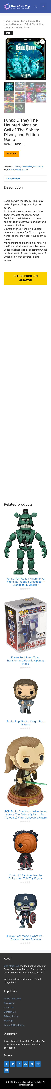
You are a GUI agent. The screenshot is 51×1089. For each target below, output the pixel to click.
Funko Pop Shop (12, 998)
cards (11, 169)
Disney (15, 21)
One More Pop (11, 966)
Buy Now (12, 153)
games (25, 169)
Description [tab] (13, 178)
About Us (9, 1007)
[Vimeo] (6, 1070)
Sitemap (8, 1020)
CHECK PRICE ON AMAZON (25, 278)
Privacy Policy (11, 1016)
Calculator (9, 1003)
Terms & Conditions (14, 1025)
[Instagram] (19, 1064)
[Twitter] (12, 1064)
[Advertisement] (25, 396)
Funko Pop (38, 167)
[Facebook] (6, 1064)
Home (7, 21)
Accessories (26, 167)
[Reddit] (38, 1064)
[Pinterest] (31, 1064)
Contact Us (10, 1012)
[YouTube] (25, 1064)
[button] (42, 41)
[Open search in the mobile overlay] (36, 6)
